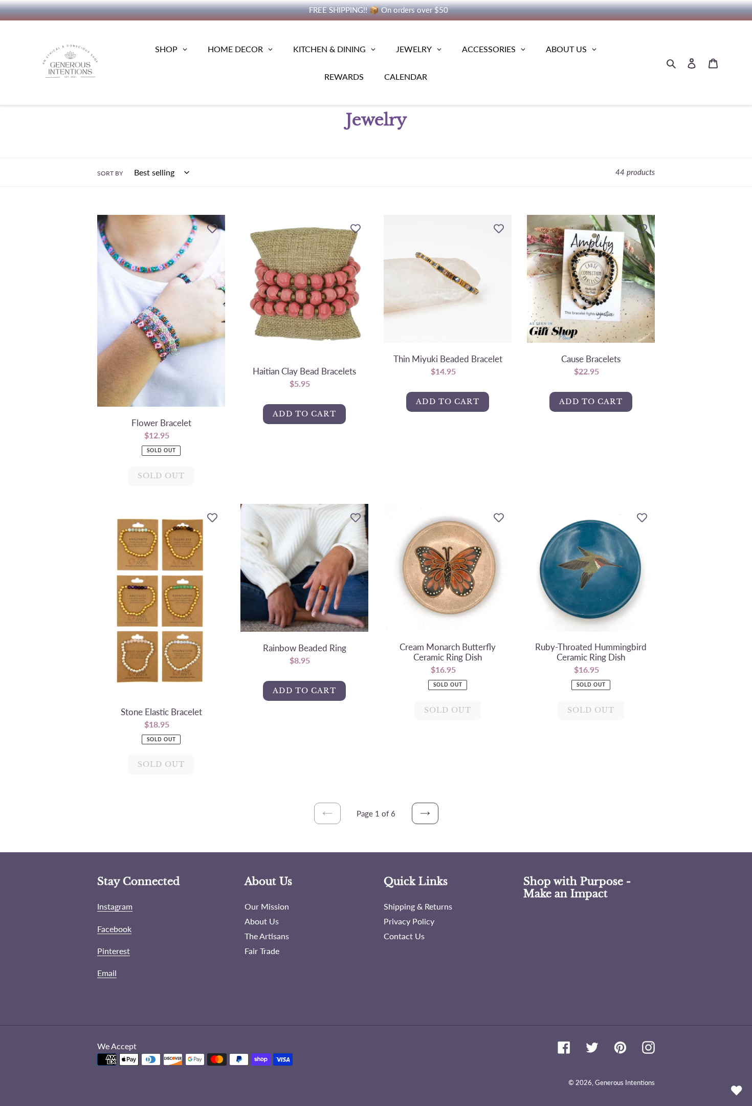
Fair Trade (262, 951)
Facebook (114, 929)
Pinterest (113, 951)
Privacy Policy (409, 921)
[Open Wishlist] (736, 1090)
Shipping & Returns (418, 906)
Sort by (110, 173)
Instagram (114, 906)
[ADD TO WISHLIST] (212, 227)
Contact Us (404, 936)
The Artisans (267, 936)
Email (107, 973)
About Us (262, 921)
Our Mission (267, 906)
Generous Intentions (625, 1082)
